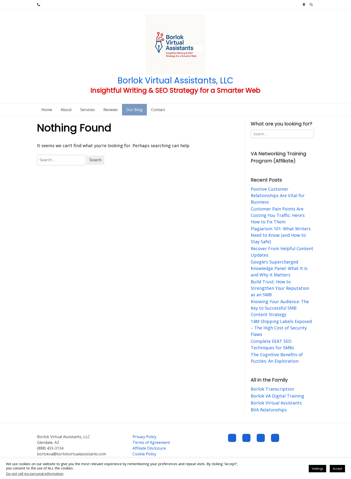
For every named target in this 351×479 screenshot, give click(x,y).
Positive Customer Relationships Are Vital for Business (278, 195)
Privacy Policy (144, 436)
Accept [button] (337, 468)
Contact (158, 109)
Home (46, 109)
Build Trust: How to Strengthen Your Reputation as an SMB (280, 288)
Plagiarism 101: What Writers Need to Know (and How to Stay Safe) (281, 235)
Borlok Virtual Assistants (276, 403)
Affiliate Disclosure (149, 448)
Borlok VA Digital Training (277, 396)
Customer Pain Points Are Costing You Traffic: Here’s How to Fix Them (278, 215)
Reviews (110, 109)
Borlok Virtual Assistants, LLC (175, 80)
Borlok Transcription (272, 389)
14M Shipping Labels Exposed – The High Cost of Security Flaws (281, 327)
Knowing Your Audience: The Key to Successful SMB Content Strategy (280, 308)
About (66, 109)
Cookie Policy (144, 454)
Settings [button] (317, 468)
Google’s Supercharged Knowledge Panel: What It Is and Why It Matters (279, 268)
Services (87, 109)
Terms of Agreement (151, 442)
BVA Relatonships (269, 410)
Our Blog (134, 109)
